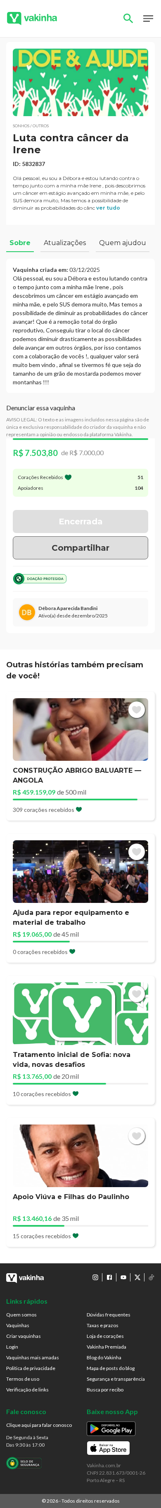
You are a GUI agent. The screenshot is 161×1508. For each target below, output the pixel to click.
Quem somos (21, 1315)
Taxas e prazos (102, 1325)
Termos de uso (22, 1379)
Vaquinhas (17, 1325)
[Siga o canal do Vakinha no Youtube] (123, 1277)
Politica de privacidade (30, 1368)
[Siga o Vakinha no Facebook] (109, 1277)
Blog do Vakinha (104, 1357)
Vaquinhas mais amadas (32, 1357)
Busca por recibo (105, 1389)
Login (12, 1347)
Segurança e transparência (116, 1379)
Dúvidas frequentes (108, 1315)
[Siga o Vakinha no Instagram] (95, 1277)
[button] (80, 82)
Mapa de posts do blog (111, 1368)
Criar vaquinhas (23, 1336)
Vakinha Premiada (106, 1347)
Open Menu (148, 18)
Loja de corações (105, 1336)
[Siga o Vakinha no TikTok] (151, 1277)
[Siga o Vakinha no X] (137, 1277)
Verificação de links (27, 1389)
